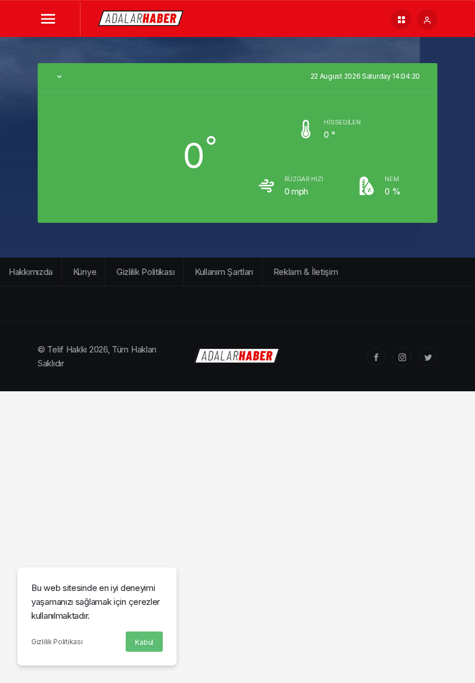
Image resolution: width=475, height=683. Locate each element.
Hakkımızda (31, 271)
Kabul (144, 642)
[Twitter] (428, 356)
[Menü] (48, 19)
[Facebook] (376, 356)
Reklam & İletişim (305, 271)
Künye (85, 271)
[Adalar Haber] (141, 18)
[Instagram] (402, 356)
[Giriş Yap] (427, 19)
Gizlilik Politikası (56, 641)
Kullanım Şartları (224, 271)
